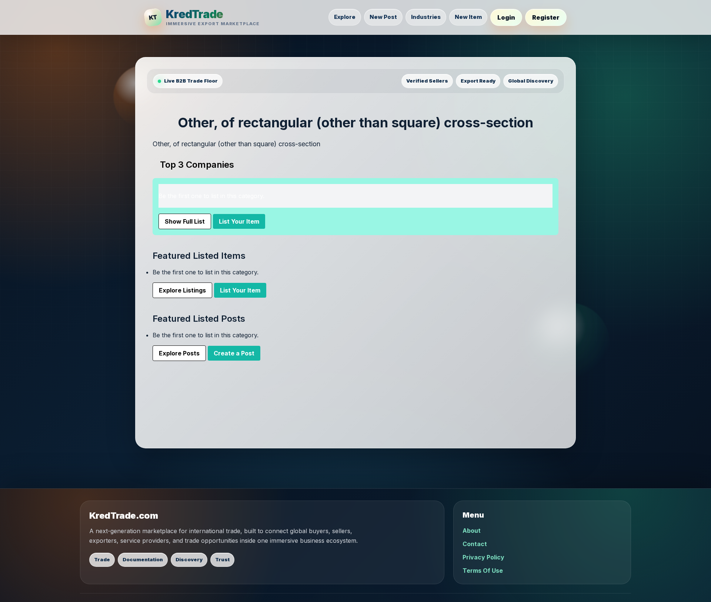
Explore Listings (182, 290)
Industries (426, 16)
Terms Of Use (483, 570)
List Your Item (239, 221)
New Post (383, 16)
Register (546, 17)
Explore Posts (179, 353)
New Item (468, 16)
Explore (345, 16)
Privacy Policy (483, 557)
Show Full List (185, 221)
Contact (475, 544)
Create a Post (234, 353)
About (472, 530)
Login (506, 17)
